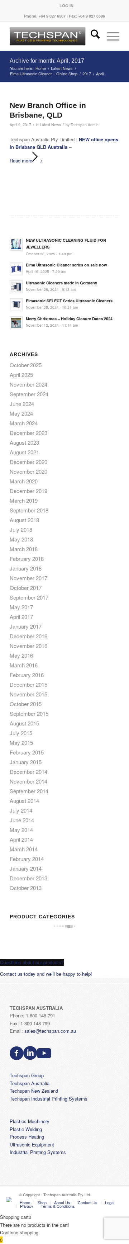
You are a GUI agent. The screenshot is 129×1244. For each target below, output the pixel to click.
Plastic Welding (26, 1129)
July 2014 (21, 810)
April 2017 (21, 616)
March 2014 (24, 849)
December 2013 (28, 878)
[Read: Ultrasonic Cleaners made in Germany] (16, 286)
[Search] (91, 36)
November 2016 (28, 645)
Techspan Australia (29, 1083)
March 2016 (24, 665)
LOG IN (66, 5)
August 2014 (24, 800)
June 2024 (22, 403)
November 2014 (28, 781)
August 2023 (24, 442)
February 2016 (27, 674)
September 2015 (29, 713)
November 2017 (28, 578)
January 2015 (26, 762)
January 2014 (26, 868)
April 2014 (21, 839)
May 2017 (21, 607)
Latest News (50, 124)
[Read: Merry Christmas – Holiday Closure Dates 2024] (16, 322)
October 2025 (26, 365)
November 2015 (28, 694)
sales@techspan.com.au (50, 1030)
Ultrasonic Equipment (32, 1144)
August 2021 (24, 452)
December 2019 (28, 491)
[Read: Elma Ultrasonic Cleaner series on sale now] (16, 268)
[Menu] (109, 36)
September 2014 (29, 791)
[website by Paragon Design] (9, 1199)
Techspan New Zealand (34, 1090)
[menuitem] (66, 6)
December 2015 (28, 684)
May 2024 (21, 413)
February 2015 (27, 752)
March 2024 (24, 423)
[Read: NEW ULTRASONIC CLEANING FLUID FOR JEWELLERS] (16, 244)
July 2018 (21, 529)
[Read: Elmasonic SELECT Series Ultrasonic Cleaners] (16, 304)
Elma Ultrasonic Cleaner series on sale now (66, 265)
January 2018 (26, 568)
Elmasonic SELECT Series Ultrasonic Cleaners (69, 300)
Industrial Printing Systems (38, 1152)
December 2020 (28, 461)
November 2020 (28, 471)
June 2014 (22, 820)
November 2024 (28, 384)
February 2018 (27, 558)
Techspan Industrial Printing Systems (48, 1098)
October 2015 (26, 704)
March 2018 (24, 549)
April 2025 (21, 374)
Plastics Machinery (29, 1121)
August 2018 (24, 520)
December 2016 (28, 636)
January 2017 (26, 626)
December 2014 (28, 771)
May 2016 (21, 655)
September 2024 (29, 394)
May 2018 (21, 539)
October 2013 (26, 887)
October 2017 (26, 587)
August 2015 (24, 723)
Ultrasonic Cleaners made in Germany (61, 282)
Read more (21, 160)
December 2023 (28, 432)
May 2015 (21, 742)
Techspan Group (27, 1075)
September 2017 (29, 597)
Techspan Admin (85, 124)
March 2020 (24, 481)
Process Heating (27, 1136)
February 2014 (27, 858)
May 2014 (21, 829)
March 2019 (24, 500)
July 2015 (21, 733)
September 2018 (29, 510)
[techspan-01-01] (53, 36)
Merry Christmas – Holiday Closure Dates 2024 (69, 318)
